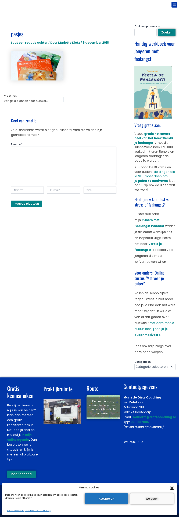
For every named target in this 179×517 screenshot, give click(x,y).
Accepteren (106, 499)
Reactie (17, 144)
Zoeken (167, 32)
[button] (172, 487)
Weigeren (152, 499)
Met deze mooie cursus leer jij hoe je (154, 329)
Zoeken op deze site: (147, 26)
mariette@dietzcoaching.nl (154, 417)
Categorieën (142, 362)
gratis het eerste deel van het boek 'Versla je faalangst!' (153, 138)
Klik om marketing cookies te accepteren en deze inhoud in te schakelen (103, 407)
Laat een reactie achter (29, 42)
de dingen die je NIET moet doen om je (154, 176)
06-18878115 (140, 422)
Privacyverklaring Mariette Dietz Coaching (29, 510)
